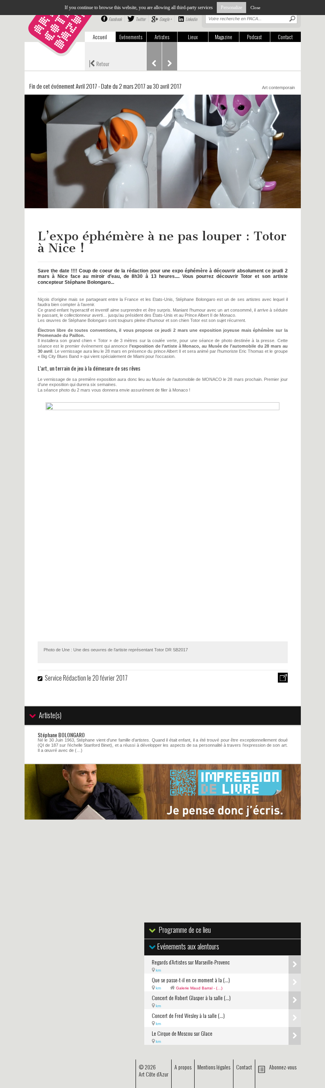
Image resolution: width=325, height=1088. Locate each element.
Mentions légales (213, 1067)
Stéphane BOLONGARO (61, 734)
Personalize (231, 7)
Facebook (115, 19)
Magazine (223, 37)
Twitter (140, 19)
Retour (99, 63)
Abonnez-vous (282, 1067)
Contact (285, 37)
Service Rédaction (65, 678)
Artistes (162, 37)
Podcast (254, 37)
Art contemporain (278, 87)
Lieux (193, 37)
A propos (182, 1067)
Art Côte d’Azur (153, 1074)
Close (255, 7)
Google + (165, 19)
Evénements (130, 37)
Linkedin (191, 19)
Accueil (100, 37)
